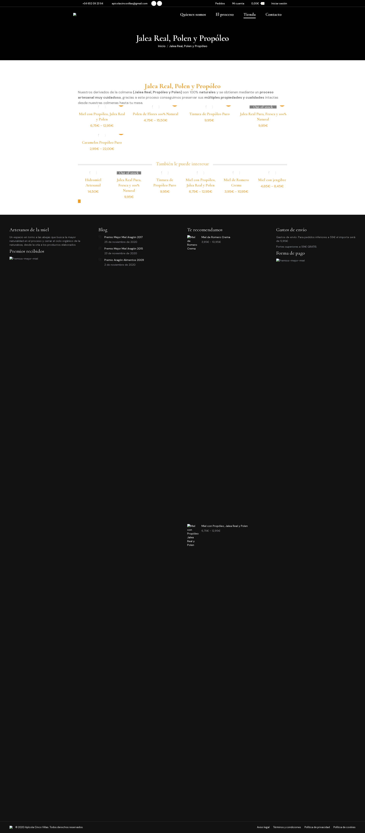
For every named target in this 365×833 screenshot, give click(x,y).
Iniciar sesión (279, 3)
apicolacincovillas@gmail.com (130, 3)
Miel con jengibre (272, 180)
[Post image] (100, 236)
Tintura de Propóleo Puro (209, 114)
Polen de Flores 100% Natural (155, 114)
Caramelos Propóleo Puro (102, 142)
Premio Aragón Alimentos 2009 (124, 260)
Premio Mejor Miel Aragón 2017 (123, 237)
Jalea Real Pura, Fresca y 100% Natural (129, 185)
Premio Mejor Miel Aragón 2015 (123, 248)
